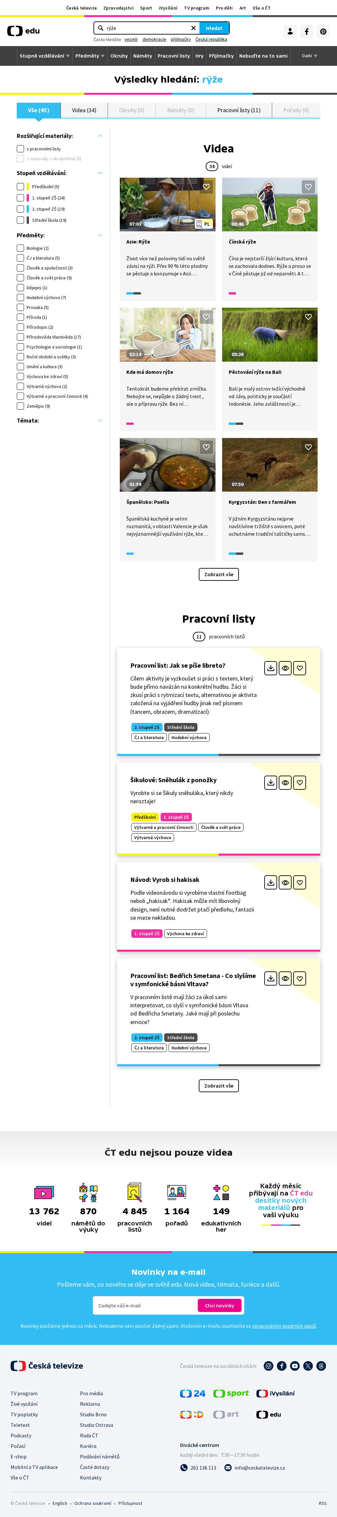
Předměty (87, 56)
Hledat (214, 28)
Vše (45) (38, 110)
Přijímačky (221, 56)
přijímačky (181, 39)
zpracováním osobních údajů (284, 1326)
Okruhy (119, 56)
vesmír (131, 39)
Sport (146, 8)
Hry (199, 56)
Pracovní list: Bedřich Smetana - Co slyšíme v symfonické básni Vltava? (193, 979)
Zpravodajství (118, 8)
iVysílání (168, 8)
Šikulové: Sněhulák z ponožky (173, 780)
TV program (196, 8)
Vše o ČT (262, 8)
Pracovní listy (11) (239, 110)
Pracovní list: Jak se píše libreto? (177, 665)
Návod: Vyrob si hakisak (164, 879)
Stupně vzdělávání (42, 56)
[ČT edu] (23, 33)
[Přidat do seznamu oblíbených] (206, 186)
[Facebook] (306, 31)
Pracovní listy (174, 56)
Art (243, 8)
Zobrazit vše (218, 574)
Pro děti (224, 8)
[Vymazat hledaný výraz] (193, 28)
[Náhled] (285, 668)
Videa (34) (84, 110)
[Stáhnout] (270, 668)
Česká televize (81, 8)
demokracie (154, 39)
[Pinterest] (323, 31)
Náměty (142, 56)
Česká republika (211, 39)
